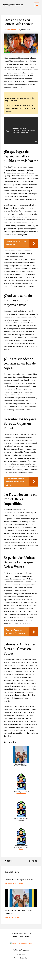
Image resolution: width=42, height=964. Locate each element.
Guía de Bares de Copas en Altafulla (19, 879)
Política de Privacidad (21, 950)
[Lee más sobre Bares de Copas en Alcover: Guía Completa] (21, 898)
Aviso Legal (21, 954)
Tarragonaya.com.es (13, 4)
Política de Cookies (21, 958)
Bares (21, 883)
